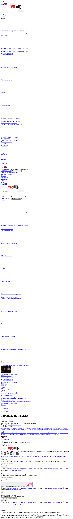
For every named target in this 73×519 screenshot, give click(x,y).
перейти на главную (14, 425)
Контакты (4, 147)
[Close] (2, 458)
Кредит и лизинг (42, 433)
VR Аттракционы (6, 376)
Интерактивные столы (7, 400)
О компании (4, 145)
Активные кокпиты (7, 229)
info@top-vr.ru (5, 439)
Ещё (2, 390)
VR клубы (4, 385)
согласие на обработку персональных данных (21, 468)
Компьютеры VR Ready (8, 397)
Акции (3, 150)
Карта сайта (54, 434)
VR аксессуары (5, 389)
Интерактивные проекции (9, 382)
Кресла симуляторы (7, 230)
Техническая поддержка (55, 433)
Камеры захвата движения (9, 297)
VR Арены (4, 384)
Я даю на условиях (32, 468)
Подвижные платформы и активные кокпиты (41, 428)
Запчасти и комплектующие (9, 393)
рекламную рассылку (14, 470)
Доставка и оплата (6, 142)
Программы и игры (7, 395)
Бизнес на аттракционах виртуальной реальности (16, 401)
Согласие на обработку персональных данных (35, 456)
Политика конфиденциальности (10, 456)
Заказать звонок (16, 171)
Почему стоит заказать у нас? (10, 434)
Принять (40, 517)
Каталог (3, 16)
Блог (2, 148)
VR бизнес (4, 433)
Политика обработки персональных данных (32, 434)
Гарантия (3, 143)
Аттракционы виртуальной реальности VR (14, 428)
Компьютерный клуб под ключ (10, 403)
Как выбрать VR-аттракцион (9, 140)
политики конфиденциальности (52, 468)
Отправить (4, 467)
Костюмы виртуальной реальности (11, 298)
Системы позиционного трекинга (11, 392)
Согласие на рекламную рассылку (59, 456)
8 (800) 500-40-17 (6, 171)
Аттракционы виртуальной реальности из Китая (15, 398)
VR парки (65, 428)
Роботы (3, 387)
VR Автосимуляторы (7, 377)
